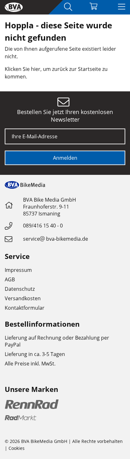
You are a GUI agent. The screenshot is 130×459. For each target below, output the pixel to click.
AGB (10, 279)
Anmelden (65, 157)
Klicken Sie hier (22, 69)
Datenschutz (20, 288)
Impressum (18, 270)
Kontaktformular (24, 307)
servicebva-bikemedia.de (55, 238)
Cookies (17, 448)
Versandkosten (23, 298)
